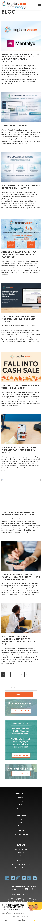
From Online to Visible (15, 126)
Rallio (21, 801)
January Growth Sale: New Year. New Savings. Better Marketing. (18, 254)
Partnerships (31, 886)
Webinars (21, 826)
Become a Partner (21, 868)
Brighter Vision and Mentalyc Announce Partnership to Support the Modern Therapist (20, 58)
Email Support (21, 856)
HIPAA (21, 804)
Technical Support (21, 849)
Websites (21, 798)
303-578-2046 (27, 889)
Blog (21, 819)
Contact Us (15, 889)
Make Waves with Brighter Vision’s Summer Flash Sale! (19, 513)
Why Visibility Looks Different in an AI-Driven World (20, 186)
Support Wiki (21, 852)
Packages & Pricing (21, 834)
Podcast (21, 823)
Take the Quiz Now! (21, 711)
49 (21, 675)
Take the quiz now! (21, 773)
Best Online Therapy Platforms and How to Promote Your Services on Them (18, 640)
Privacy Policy (28, 884)
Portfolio (21, 838)
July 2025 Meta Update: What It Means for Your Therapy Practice (19, 450)
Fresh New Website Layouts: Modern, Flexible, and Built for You (19, 319)
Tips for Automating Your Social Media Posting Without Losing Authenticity (20, 576)
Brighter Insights (21, 808)
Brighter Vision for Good (21, 864)
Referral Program (21, 755)
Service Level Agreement (16, 886)
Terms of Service (15, 884)
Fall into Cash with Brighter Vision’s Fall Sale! (20, 387)
